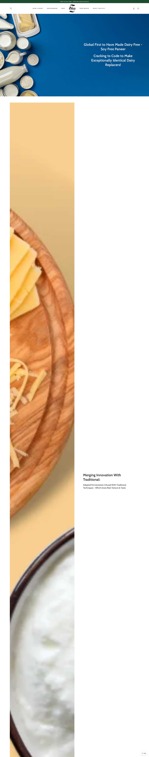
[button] (11, 8)
